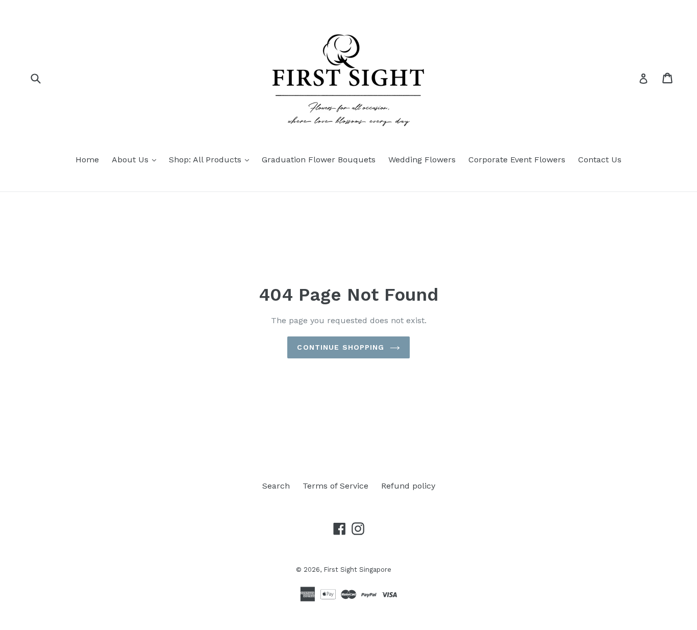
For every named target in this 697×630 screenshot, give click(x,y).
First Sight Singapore (357, 569)
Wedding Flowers (422, 159)
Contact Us (599, 159)
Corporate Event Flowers (516, 159)
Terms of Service (335, 486)
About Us (136, 159)
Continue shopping (340, 347)
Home (87, 159)
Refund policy (408, 486)
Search (276, 486)
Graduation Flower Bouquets (319, 159)
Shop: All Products (211, 159)
